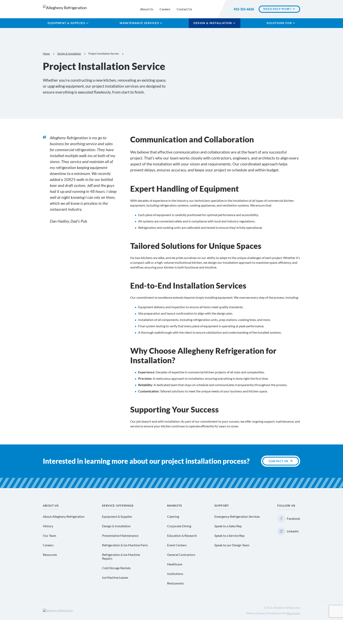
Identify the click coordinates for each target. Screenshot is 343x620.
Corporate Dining (179, 526)
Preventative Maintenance (120, 535)
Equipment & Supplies (66, 23)
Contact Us (184, 9)
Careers (165, 9)
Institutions (175, 574)
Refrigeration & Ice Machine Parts (125, 545)
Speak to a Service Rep (229, 535)
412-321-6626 (244, 9)
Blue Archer (293, 613)
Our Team (49, 535)
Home (46, 53)
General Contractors (181, 554)
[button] (87, 23)
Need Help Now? (277, 9)
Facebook (293, 518)
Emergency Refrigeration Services (237, 516)
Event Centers (177, 545)
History (48, 526)
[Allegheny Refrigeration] (67, 7)
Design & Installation (213, 23)
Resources (50, 554)
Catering (173, 516)
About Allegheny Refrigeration (64, 516)
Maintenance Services (139, 23)
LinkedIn (293, 531)
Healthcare (174, 564)
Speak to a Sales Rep (228, 526)
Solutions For (279, 23)
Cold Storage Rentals (116, 568)
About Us (146, 9)
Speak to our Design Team (231, 545)
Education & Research (182, 535)
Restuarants (175, 583)
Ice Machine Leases (115, 577)
